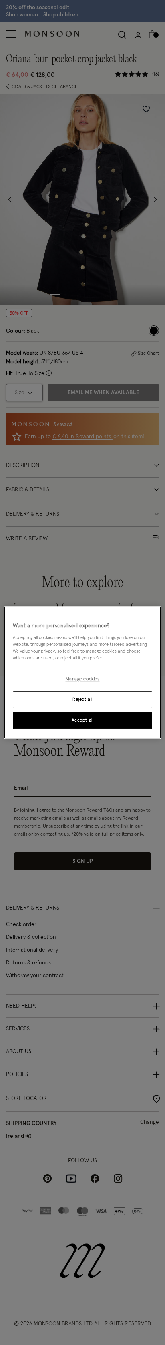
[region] (82, 672)
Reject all (82, 699)
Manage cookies (83, 679)
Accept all (83, 720)
